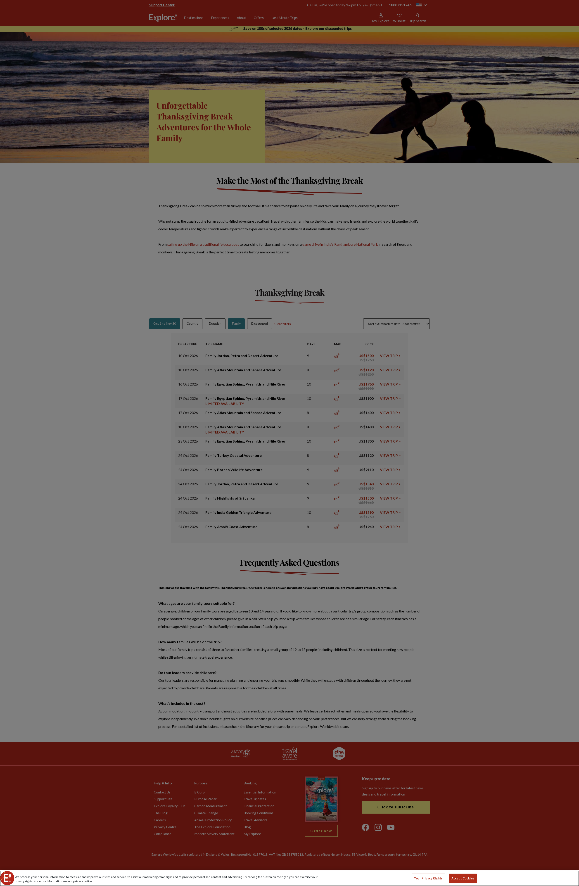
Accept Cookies (462, 878)
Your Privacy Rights (428, 878)
